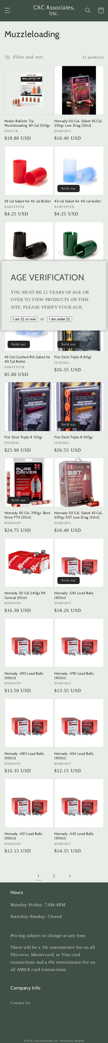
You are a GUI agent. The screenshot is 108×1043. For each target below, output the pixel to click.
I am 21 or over (24, 319)
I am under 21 (59, 319)
